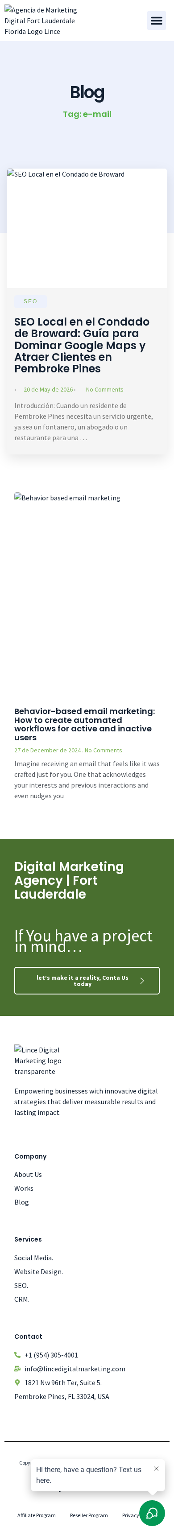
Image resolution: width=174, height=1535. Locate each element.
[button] (156, 20)
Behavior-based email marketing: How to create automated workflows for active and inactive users (84, 724)
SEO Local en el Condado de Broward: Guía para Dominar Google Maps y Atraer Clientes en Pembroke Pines (81, 345)
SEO (30, 301)
